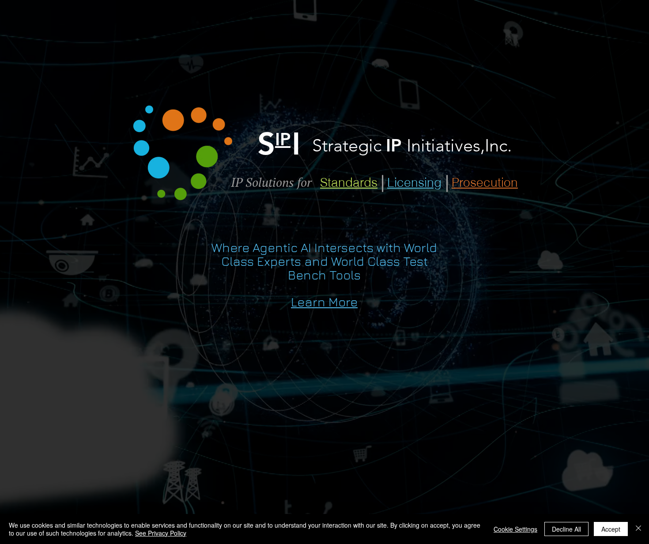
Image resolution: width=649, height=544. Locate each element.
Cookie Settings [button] (515, 529)
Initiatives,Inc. (459, 145)
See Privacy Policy (160, 533)
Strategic (349, 145)
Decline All (566, 529)
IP (396, 145)
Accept (610, 529)
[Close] (638, 529)
